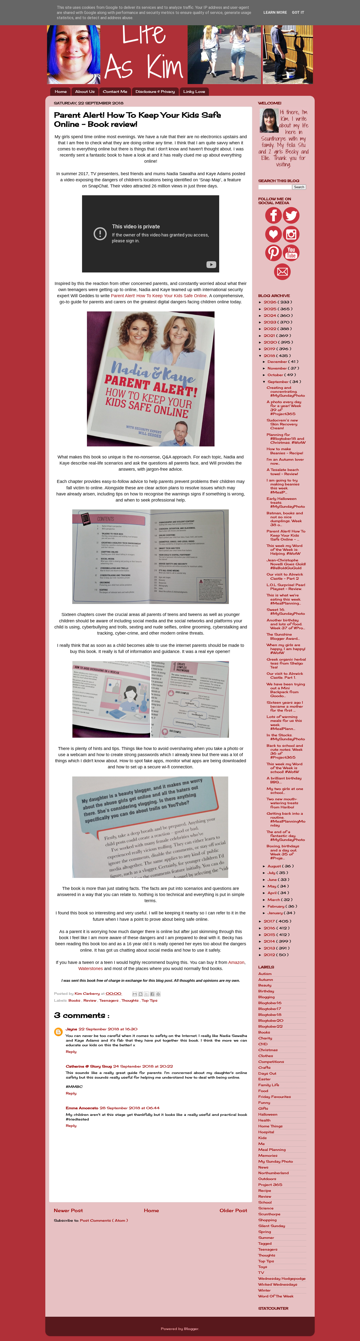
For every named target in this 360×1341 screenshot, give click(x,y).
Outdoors (267, 1179)
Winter (264, 1290)
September (279, 382)
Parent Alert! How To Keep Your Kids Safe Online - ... (286, 535)
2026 (271, 302)
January (276, 913)
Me (261, 1144)
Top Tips (149, 1000)
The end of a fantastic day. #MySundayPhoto (286, 836)
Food (263, 1091)
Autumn (265, 980)
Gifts (263, 1108)
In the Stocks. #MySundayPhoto (286, 737)
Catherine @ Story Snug (89, 1066)
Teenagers (109, 1000)
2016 (270, 928)
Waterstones (90, 968)
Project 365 (270, 1185)
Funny (264, 1103)
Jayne (71, 1029)
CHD (263, 1044)
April (273, 893)
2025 (271, 309)
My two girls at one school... (285, 791)
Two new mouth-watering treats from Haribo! (282, 803)
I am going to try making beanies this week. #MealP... (283, 486)
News (263, 1167)
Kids (262, 1138)
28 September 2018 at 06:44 (130, 1108)
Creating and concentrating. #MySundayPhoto (286, 391)
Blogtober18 (269, 1015)
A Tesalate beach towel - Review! (283, 472)
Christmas (268, 1050)
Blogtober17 (269, 1009)
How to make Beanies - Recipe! (285, 451)
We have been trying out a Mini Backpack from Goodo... (286, 690)
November (278, 368)
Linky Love (194, 91)
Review (90, 1000)
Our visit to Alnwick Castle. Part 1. (285, 675)
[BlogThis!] (140, 994)
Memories (267, 1155)
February (277, 906)
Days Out (267, 1073)
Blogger (191, 1329)
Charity (265, 1038)
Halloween (267, 1114)
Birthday (266, 991)
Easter (264, 1079)
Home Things (270, 1126)
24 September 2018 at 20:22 (143, 1066)
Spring (264, 1232)
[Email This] (134, 994)
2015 (270, 935)
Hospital (266, 1132)
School (265, 1202)
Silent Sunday (271, 1226)
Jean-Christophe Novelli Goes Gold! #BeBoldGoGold (286, 564)
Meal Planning (272, 1150)
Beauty (264, 985)
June (273, 880)
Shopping (267, 1220)
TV (261, 1273)
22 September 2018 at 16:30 (108, 1029)
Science (266, 1208)
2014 (270, 941)
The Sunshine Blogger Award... (283, 636)
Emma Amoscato (82, 1108)
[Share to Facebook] (152, 994)
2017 (270, 921)
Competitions (271, 1062)
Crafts (264, 1068)
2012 (270, 955)
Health (264, 1120)
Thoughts (131, 1000)
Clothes (265, 1056)
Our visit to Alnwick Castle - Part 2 (285, 576)
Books (75, 1000)
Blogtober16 (270, 1003)
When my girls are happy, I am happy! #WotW (286, 649)
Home (61, 91)
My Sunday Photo (275, 1161)
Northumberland (273, 1173)
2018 (270, 356)
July (272, 873)
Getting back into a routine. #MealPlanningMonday (286, 819)
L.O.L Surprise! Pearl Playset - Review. (286, 587)
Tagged (265, 1243)
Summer (266, 1238)
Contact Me (115, 91)
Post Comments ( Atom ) (104, 1220)
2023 (270, 322)
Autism (265, 974)
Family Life (268, 1085)
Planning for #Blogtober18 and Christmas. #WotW (286, 438)
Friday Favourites (274, 1097)
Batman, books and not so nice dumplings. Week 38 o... (285, 519)
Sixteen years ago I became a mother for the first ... (285, 706)
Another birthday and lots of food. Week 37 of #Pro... (286, 624)
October (276, 375)
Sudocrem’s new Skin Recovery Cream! (282, 424)
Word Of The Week (275, 1296)
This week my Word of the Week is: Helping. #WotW (284, 549)
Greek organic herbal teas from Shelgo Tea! (286, 663)
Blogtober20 (270, 1020)
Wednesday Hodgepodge (282, 1278)
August (275, 866)
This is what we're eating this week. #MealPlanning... (284, 599)
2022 (270, 329)
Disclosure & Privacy (155, 91)
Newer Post (68, 1210)
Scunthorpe (269, 1214)
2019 (270, 349)
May (272, 886)
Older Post (233, 1210)
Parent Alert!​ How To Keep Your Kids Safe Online (159, 295)
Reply (71, 1052)
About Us (85, 91)
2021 (270, 336)
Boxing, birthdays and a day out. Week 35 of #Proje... (283, 852)
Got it (298, 12)
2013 (270, 948)
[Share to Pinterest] (158, 994)
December (278, 362)
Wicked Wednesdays (277, 1284)
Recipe (264, 1191)
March (274, 900)
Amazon (236, 962)
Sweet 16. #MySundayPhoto (286, 611)
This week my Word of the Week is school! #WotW (284, 768)
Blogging (266, 997)
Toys (262, 1267)
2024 (270, 316)
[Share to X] (146, 994)
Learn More (275, 12)
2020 (271, 342)
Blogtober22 (270, 1026)
